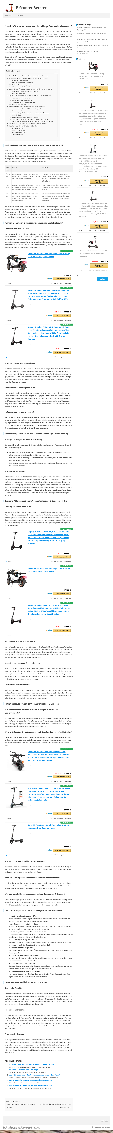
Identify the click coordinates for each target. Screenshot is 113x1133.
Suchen (79, 276)
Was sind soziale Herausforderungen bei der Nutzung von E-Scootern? (32, 121)
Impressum (104, 1121)
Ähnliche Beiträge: (17, 134)
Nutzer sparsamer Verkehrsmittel (21, 87)
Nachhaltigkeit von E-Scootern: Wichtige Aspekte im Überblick (28, 76)
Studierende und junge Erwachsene (22, 82)
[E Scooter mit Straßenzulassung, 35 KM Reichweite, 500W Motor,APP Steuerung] (93, 242)
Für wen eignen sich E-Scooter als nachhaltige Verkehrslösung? (28, 78)
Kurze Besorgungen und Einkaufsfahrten (24, 102)
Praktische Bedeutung (18, 132)
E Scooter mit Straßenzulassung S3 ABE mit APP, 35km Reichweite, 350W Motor (92, 76)
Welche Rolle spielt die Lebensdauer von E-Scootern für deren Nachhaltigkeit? (30, 114)
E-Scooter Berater (31, 7)
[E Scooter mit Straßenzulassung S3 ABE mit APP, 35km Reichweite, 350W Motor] (93, 66)
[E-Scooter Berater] (8, 12)
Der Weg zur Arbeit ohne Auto (21, 98)
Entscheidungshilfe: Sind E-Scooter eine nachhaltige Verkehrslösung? (30, 89)
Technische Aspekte (18, 128)
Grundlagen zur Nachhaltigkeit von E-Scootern (23, 126)
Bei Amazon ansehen (62, 279)
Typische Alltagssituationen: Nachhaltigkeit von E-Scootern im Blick (30, 95)
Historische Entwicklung (19, 130)
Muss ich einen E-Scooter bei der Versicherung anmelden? (30, 1085)
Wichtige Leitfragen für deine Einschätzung (25, 91)
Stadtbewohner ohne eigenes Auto (22, 85)
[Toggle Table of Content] (54, 72)
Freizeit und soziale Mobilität (20, 104)
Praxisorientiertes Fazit (18, 93)
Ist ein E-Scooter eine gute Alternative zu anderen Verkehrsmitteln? (34, 1075)
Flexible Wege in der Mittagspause (22, 100)
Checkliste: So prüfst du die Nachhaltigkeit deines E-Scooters (28, 123)
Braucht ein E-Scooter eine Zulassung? (23, 1070)
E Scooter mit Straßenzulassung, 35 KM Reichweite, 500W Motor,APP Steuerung (92, 253)
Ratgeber (20, 15)
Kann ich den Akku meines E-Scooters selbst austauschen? (30, 1080)
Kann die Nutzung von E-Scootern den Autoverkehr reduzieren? (30, 119)
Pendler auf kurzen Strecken (20, 80)
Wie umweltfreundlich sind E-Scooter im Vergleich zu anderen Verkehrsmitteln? (30, 110)
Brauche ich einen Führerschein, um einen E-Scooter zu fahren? (32, 1064)
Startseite (8, 15)
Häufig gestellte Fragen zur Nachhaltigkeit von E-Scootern (27, 106)
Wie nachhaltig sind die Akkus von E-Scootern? (25, 117)
